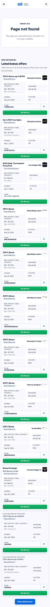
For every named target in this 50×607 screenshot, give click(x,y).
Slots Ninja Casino (34, 211)
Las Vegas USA (34, 165)
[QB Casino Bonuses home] (25, 4)
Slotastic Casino (34, 78)
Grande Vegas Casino (34, 470)
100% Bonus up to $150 (13, 559)
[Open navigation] (3, 4)
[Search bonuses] (46, 4)
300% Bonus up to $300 (14, 76)
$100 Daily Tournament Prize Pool (13, 164)
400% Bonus (9, 296)
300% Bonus (8, 252)
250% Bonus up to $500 (13, 516)
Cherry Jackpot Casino (34, 385)
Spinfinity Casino (34, 254)
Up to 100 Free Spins (12, 120)
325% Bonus (8, 426)
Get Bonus (25, 112)
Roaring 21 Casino (34, 341)
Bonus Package (10, 468)
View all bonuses (25, 602)
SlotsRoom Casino (34, 298)
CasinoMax (36, 428)
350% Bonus (8, 209)
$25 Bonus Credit (10, 471)
